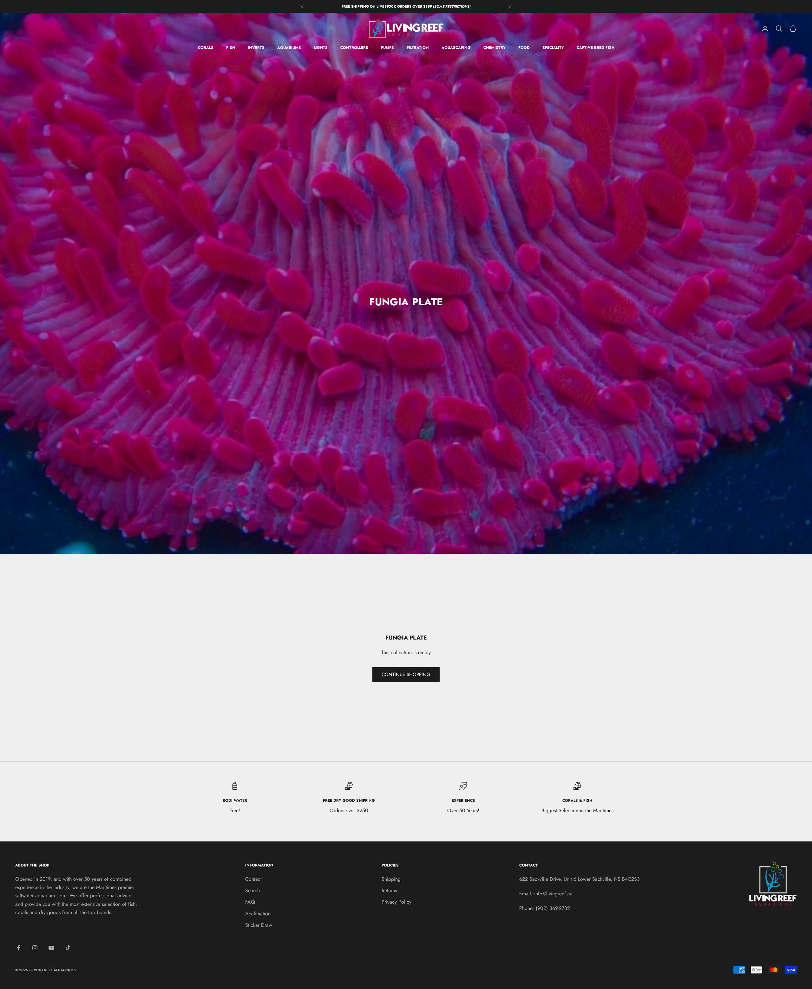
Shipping (391, 879)
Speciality (553, 47)
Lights (321, 47)
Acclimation (258, 913)
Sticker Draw (258, 925)
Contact (253, 879)
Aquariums (289, 47)
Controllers (354, 47)
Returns (389, 890)
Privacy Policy (396, 902)
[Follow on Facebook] (18, 948)
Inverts (256, 47)
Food (524, 47)
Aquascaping (456, 47)
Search (252, 890)
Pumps (387, 47)
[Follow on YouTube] (51, 948)
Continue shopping (406, 674)
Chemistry (494, 47)
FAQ (250, 902)
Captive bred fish (595, 47)
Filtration (418, 47)
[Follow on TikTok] (68, 948)
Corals (205, 47)
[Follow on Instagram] (35, 948)
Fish (230, 47)
